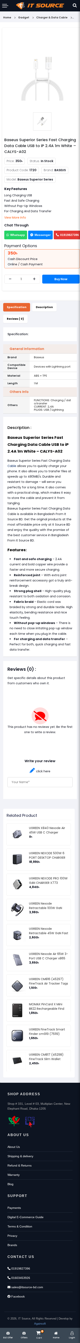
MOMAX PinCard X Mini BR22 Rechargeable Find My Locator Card (46, 1008)
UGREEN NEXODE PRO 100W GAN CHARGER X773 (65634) (48, 882)
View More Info (15, 217)
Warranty (13, 1174)
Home (7, 17)
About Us (13, 1147)
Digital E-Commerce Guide (25, 1217)
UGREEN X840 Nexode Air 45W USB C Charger (47, 830)
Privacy (12, 1235)
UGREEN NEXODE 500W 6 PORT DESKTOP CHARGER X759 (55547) (47, 857)
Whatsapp (17, 235)
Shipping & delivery (20, 1156)
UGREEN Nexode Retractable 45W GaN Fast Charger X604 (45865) (48, 933)
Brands (12, 1245)
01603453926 (20, 1278)
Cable (11, 466)
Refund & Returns (19, 1165)
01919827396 (20, 1268)
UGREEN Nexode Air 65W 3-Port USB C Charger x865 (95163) (48, 958)
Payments (14, 1207)
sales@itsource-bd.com (26, 1287)
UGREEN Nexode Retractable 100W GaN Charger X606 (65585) (46, 908)
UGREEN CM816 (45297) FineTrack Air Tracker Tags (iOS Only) (48, 983)
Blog (10, 1184)
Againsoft (40, 1323)
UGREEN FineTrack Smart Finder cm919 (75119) (47, 1031)
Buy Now (60, 279)
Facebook (17, 1296)
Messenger (43, 235)
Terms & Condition (19, 1226)
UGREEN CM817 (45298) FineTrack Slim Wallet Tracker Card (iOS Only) (47, 1059)
